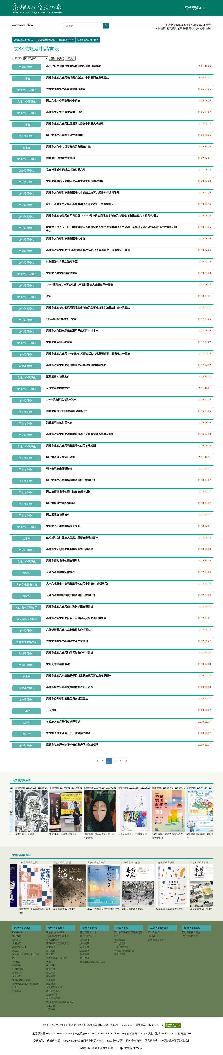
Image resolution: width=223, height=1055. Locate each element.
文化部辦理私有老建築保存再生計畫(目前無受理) (74, 180)
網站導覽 (192, 8)
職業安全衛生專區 (55, 932)
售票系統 (50, 980)
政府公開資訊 (53, 991)
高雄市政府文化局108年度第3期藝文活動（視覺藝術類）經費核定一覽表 (88, 250)
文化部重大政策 (54, 987)
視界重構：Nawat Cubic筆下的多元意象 (94, 812)
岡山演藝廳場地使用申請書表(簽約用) (68, 491)
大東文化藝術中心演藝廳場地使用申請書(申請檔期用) (77, 583)
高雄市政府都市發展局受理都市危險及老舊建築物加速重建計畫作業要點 (88, 307)
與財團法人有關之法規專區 (62, 261)
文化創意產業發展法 (46, 40)
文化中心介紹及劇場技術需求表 (25, 956)
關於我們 (50, 954)
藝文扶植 (50, 950)
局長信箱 (160, 28)
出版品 (15, 950)
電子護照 (171, 28)
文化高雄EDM (197, 24)
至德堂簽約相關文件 (58, 388)
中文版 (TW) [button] (131, 1047)
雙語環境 (50, 983)
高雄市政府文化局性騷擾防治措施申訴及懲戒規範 (75, 123)
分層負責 (51, 710)
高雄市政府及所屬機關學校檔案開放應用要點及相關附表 (79, 675)
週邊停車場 (53, 1040)
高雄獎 (151, 936)
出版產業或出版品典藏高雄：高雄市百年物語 (160, 885)
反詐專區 (50, 1009)
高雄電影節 (119, 939)
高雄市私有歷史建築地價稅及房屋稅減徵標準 (72, 744)
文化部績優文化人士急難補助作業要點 (68, 629)
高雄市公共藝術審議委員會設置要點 (67, 698)
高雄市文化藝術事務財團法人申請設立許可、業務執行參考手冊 (82, 192)
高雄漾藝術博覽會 (191, 932)
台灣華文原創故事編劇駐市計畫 (25, 985)
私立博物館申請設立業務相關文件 (65, 169)
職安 (188, 28)
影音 (208, 24)
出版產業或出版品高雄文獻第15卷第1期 (123, 885)
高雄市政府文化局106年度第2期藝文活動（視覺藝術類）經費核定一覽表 (88, 353)
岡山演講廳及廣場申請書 (60, 457)
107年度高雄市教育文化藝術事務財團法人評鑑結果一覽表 (79, 284)
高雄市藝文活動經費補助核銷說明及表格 (69, 687)
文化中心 (197, 28)
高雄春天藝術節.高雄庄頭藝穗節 (128, 934)
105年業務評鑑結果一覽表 (61, 399)
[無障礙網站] (173, 1024)
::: (184, 8)
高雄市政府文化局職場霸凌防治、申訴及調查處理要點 (77, 77)
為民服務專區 (53, 939)
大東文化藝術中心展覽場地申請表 (65, 88)
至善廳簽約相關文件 (58, 376)
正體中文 (170, 24)
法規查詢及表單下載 (56, 958)
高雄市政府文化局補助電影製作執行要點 (69, 652)
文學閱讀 (16, 972)
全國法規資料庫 (66, 40)
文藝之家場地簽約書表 (59, 342)
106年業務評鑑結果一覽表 (61, 319)
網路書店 (50, 976)
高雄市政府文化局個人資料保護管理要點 (69, 606)
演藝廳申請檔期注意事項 (60, 157)
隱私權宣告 (151, 1040)
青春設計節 (119, 954)
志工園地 (50, 969)
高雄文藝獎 (153, 932)
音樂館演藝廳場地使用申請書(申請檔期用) (70, 595)
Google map (126, 1024)
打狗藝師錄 (18, 969)
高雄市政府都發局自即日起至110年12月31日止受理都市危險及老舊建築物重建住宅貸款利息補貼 (102, 215)
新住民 (207, 28)
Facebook (17, 932)
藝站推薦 (50, 972)
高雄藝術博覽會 (190, 936)
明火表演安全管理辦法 (59, 468)
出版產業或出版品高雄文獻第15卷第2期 (55, 885)
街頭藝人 (16, 961)
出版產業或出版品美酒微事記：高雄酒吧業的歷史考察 (25, 887)
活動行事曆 (51, 994)
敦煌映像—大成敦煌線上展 (60, 810)
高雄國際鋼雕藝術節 (124, 950)
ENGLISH (182, 24)
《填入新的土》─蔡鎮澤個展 (128, 810)
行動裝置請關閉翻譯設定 (92, 961)
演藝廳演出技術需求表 (59, 422)
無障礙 (181, 28)
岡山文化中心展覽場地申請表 (63, 100)
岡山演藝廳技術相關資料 (60, 503)
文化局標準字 (53, 998)
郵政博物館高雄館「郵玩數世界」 (197, 812)
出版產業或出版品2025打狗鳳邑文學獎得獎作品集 (94, 885)
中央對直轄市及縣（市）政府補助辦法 (68, 733)
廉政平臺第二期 (88, 936)
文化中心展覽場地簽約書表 (62, 273)
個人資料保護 (115, 1040)
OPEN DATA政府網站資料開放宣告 (83, 1040)
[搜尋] (106, 25)
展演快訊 (16, 943)
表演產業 (84, 947)
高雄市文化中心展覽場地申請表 (64, 111)
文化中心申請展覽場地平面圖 (63, 526)
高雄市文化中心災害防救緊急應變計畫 (68, 146)
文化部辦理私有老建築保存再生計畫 (59, 1004)
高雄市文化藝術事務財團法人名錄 (65, 238)
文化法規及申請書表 (23, 40)
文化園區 (16, 939)
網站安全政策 (134, 1040)
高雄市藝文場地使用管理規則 (63, 560)
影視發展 (84, 954)
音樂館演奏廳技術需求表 (60, 572)
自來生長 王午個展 (26, 810)
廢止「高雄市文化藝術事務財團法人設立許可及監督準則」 (80, 203)
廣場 (48, 296)
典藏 (48, 961)
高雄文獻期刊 (19, 947)
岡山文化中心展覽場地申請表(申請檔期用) (70, 480)
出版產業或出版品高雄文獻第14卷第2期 (192, 885)
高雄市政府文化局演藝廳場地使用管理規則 (71, 445)
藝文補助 (50, 947)
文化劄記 (16, 976)
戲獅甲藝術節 (121, 947)
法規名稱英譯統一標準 (87, 40)
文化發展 (84, 939)
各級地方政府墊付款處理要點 (63, 721)
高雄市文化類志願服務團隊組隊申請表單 (69, 549)
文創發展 (84, 950)
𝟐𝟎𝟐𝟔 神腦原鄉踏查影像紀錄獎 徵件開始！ (163, 812)
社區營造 (16, 991)
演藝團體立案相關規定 (57, 943)
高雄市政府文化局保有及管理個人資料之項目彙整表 (76, 618)
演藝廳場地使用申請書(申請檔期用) (66, 411)
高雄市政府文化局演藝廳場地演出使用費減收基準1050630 (79, 434)
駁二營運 (84, 958)
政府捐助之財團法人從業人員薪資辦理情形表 (72, 537)
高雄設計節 (119, 943)
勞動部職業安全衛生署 (57, 936)
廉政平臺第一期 (88, 932)
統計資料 (50, 965)
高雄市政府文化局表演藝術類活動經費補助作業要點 (76, 365)
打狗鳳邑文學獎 (156, 939)
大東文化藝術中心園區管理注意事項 (67, 641)
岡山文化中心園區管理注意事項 (64, 134)
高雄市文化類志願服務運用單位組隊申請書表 (72, 330)
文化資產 (84, 943)
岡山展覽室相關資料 (58, 514)
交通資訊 (38, 1040)
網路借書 (16, 936)
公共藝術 (16, 965)
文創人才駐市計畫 (21, 980)
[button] (205, 7)
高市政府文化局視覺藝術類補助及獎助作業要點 (73, 65)
